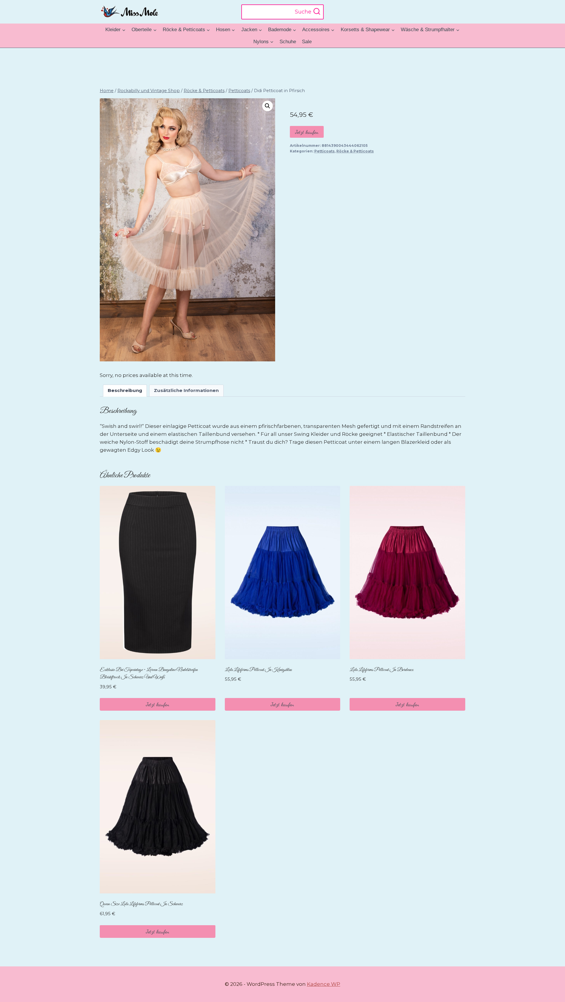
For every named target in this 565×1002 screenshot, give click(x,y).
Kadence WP (323, 984)
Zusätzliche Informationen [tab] (186, 390)
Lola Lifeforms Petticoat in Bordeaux (381, 670)
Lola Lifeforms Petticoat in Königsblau (258, 670)
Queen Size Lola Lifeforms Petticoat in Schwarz (141, 904)
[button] (267, 106)
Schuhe (288, 41)
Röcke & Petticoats (355, 151)
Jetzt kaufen (306, 132)
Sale (307, 41)
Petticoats (324, 151)
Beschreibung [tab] (125, 390)
